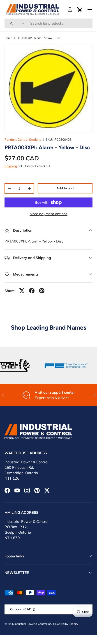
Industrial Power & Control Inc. (33, 623)
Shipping (11, 166)
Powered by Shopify (65, 623)
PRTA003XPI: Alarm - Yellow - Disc (38, 38)
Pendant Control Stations (23, 140)
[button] (80, 9)
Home (8, 38)
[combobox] (48, 23)
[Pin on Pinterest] (42, 291)
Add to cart (65, 188)
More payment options (48, 214)
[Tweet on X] (22, 291)
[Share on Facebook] (32, 291)
